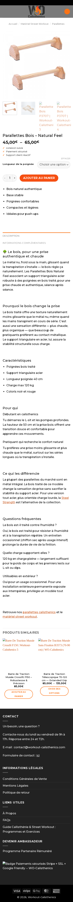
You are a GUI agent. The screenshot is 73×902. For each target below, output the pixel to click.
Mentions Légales (15, 785)
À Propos (9, 813)
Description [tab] (11, 236)
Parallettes (58, 24)
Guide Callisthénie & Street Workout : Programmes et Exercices (29, 829)
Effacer (65, 158)
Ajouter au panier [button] (19, 694)
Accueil (13, 24)
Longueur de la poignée (18, 164)
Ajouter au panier (39, 178)
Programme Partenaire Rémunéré (27, 851)
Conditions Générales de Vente (25, 779)
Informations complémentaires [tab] (24, 243)
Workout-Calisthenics (42, 897)
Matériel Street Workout (35, 24)
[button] (5, 11)
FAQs (6, 820)
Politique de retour (16, 792)
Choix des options (54, 691)
